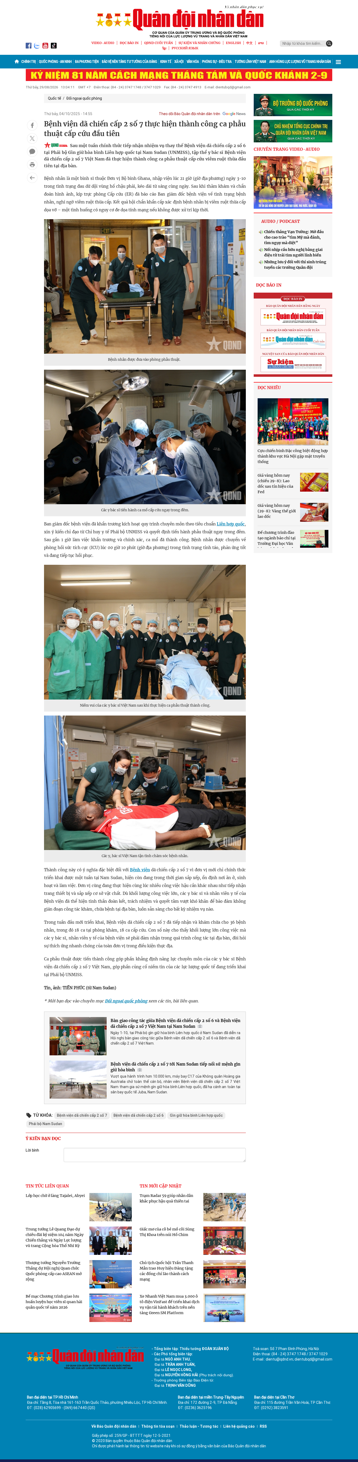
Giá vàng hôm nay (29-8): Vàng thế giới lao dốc (277, 511)
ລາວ (261, 43)
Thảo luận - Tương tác (199, 1426)
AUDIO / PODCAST (280, 221)
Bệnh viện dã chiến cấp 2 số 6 (138, 1115)
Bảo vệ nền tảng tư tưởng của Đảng (129, 61)
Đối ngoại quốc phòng (84, 98)
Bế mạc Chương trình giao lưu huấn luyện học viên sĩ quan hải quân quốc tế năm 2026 (54, 1302)
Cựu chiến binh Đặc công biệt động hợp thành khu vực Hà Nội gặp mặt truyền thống (293, 456)
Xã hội (178, 61)
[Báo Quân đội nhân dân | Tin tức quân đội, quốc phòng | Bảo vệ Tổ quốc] (179, 21)
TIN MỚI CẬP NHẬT (160, 1186)
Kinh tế (165, 61)
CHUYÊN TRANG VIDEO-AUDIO (287, 149)
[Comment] (32, 151)
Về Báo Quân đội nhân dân (113, 1426)
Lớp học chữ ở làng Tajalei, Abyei (55, 1195)
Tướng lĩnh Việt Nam (250, 61)
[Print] (32, 164)
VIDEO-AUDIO (102, 43)
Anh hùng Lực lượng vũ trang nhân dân (300, 61)
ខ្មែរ (164, 48)
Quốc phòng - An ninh (55, 61)
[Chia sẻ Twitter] (32, 138)
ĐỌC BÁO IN (129, 43)
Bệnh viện (140, 869)
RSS (263, 1426)
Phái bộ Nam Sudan (45, 1123)
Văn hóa (193, 61)
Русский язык (185, 48)
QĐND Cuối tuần (158, 43)
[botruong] (293, 105)
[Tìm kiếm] (329, 43)
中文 (249, 43)
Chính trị (28, 61)
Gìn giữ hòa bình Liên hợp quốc (196, 1115)
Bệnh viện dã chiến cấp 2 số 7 (82, 1115)
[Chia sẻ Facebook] (32, 125)
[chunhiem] (293, 131)
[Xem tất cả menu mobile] (338, 61)
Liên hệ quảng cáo (239, 1426)
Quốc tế (54, 98)
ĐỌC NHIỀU (269, 387)
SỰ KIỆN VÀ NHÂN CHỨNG (199, 43)
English (233, 43)
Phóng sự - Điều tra (216, 61)
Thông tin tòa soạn (158, 1426)
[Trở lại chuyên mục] (32, 178)
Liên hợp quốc (231, 524)
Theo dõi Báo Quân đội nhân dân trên (189, 113)
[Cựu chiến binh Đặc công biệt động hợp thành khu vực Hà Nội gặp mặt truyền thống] (293, 421)
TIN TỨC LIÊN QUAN (47, 1186)
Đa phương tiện (87, 61)
